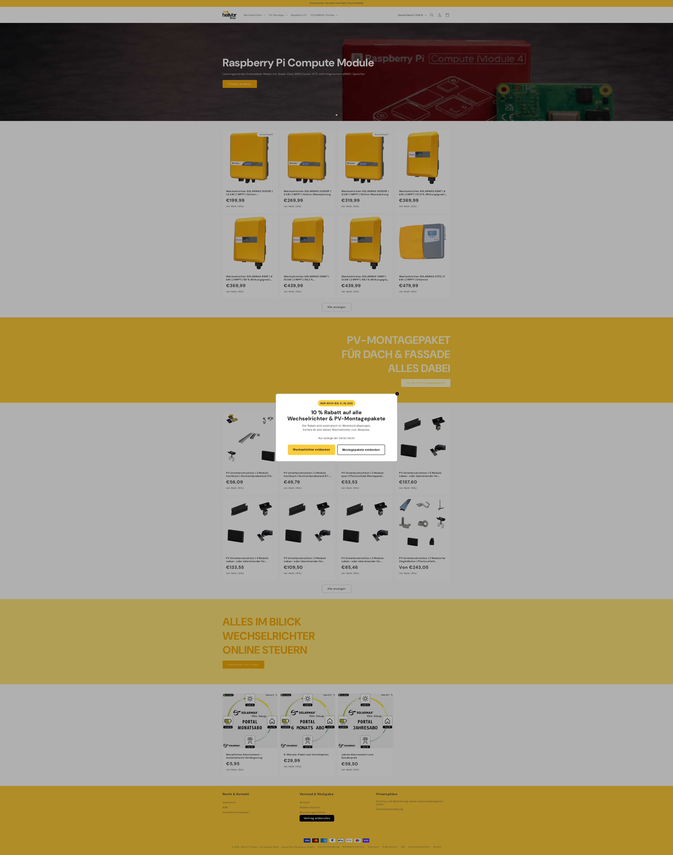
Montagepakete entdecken (361, 450)
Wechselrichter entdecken (311, 449)
